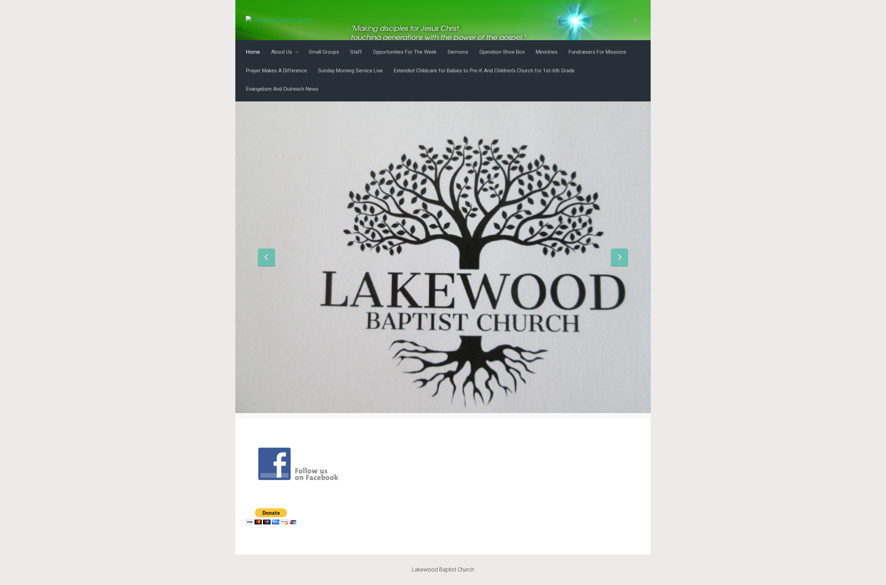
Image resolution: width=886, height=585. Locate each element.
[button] (266, 257)
